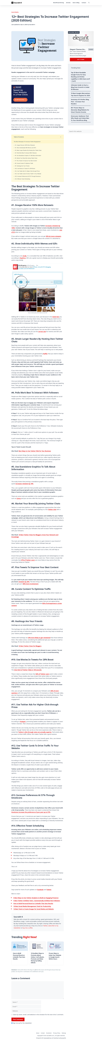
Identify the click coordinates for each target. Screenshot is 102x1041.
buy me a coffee (27, 928)
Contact (84, 2)
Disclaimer (49, 1033)
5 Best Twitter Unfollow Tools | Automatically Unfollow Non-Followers (36, 901)
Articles (68, 2)
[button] (89, 2)
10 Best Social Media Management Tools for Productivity (32, 906)
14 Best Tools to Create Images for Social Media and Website (33, 909)
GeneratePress (47, 1038)
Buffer (45, 354)
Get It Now (80, 59)
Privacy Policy (56, 1033)
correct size (42, 331)
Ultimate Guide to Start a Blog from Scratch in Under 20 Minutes (80, 87)
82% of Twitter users (42, 674)
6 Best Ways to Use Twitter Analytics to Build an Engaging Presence (35, 898)
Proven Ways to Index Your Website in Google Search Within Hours (55, 956)
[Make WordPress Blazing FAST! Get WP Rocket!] (22, 103)
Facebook (40, 889)
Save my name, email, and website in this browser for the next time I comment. (38, 1014)
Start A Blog (76, 2)
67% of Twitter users (28, 560)
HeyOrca (23, 258)
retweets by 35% (23, 582)
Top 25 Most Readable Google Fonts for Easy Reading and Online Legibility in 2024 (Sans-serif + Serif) (80, 77)
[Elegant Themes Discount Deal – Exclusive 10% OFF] (81, 38)
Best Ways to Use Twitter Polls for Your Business (35, 451)
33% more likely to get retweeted (39, 638)
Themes (91, 49)
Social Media (15, 12)
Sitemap (64, 1033)
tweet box (55, 317)
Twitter (49, 889)
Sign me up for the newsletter (22, 1023)
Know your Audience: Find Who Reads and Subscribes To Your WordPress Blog (80, 118)
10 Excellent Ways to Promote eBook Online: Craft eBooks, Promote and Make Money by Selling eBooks (37, 958)
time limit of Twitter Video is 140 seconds (28, 670)
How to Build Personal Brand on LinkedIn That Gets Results (33, 903)
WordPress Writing (58, 2)
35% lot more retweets (53, 236)
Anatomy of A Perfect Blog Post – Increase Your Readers (80, 102)
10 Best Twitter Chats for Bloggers (30, 646)
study (24, 256)
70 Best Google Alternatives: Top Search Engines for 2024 (80, 94)
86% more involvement (30, 584)
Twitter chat (52, 509)
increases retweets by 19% (24, 484)
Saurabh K (18, 917)
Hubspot (23, 721)
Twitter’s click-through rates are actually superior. (35, 732)
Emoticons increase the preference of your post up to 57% (30, 812)
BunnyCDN (63, 1038)
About (37, 1033)
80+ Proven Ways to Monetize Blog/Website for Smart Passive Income (80, 110)
